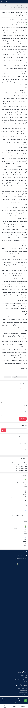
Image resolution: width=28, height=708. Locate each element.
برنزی (26, 440)
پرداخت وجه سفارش (22, 692)
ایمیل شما (25, 411)
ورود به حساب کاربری (22, 688)
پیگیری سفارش (24, 681)
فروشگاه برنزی (24, 464)
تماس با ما (25, 677)
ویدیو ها (25, 452)
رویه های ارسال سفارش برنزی (20, 679)
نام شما (25, 405)
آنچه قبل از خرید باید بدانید (17, 462)
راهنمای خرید (7, 376)
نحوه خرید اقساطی (23, 690)
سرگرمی (25, 446)
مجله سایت (22, 5)
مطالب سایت (24, 694)
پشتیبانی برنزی (16, 464)
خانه (26, 5)
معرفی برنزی (24, 675)
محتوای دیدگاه (23, 388)
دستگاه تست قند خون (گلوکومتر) (19, 376)
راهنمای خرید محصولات (15, 5)
